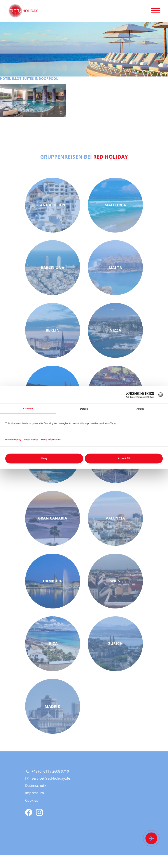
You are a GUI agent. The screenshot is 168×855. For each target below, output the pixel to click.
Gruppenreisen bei (84, 156)
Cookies (31, 800)
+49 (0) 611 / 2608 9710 (50, 771)
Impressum (34, 793)
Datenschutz (35, 785)
